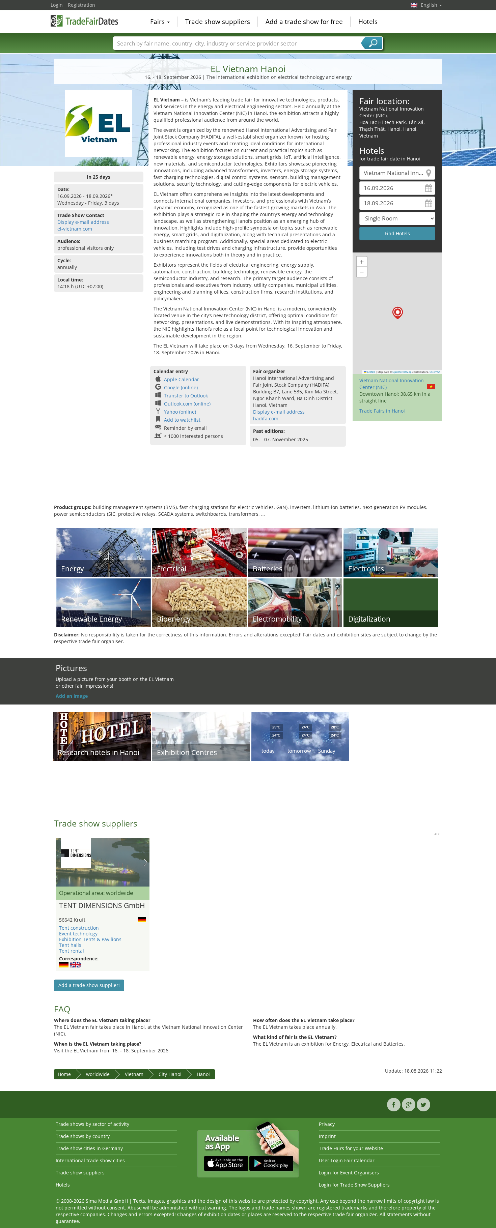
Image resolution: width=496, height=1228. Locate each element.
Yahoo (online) (180, 412)
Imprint (327, 1136)
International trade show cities (90, 1160)
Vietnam (134, 1074)
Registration (81, 5)
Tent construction (79, 928)
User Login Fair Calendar (347, 1160)
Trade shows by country (83, 1136)
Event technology (78, 933)
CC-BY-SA (435, 371)
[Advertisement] (248, 482)
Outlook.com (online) (187, 403)
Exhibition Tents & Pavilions (90, 939)
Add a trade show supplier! (89, 985)
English (430, 5)
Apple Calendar (181, 379)
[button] (398, 313)
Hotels (368, 21)
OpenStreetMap (402, 371)
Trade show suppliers (217, 21)
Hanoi (203, 1074)
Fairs (158, 21)
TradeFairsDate (84, 21)
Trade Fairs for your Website (351, 1148)
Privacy (327, 1124)
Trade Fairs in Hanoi (382, 411)
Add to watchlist (182, 420)
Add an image (72, 696)
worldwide (98, 1074)
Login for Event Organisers (349, 1172)
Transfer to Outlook (186, 395)
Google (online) (181, 387)
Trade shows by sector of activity (92, 1124)
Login (57, 5)
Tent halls (70, 945)
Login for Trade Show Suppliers (354, 1184)
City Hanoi (170, 1074)
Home (64, 1074)
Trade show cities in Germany (89, 1148)
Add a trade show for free (304, 21)
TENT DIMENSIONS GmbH (102, 905)
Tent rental (71, 951)
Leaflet (370, 371)
